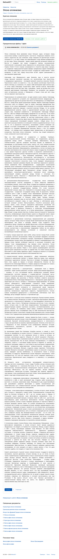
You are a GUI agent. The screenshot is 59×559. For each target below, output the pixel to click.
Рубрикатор (6, 7)
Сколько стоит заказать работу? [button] (35, 39)
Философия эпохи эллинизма (13, 517)
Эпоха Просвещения (37, 541)
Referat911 (13, 554)
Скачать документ (32, 47)
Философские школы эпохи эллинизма (16, 528)
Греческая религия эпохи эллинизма (14, 509)
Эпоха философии (8, 544)
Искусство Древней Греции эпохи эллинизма (17, 512)
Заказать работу (52, 2)
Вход (38, 2)
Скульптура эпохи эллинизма (12, 507)
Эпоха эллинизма (9, 515)
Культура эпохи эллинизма (12, 520)
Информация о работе (15, 498)
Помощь (43, 2)
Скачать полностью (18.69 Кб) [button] (13, 39)
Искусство (13, 7)
